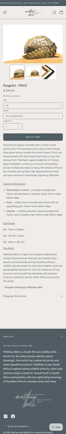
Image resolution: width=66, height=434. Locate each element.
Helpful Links (8, 336)
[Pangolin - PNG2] (17, 72)
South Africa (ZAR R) (17, 426)
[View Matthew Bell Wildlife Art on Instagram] (5, 416)
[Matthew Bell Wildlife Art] (33, 12)
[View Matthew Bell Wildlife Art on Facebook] (13, 416)
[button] (54, 12)
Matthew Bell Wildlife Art (22, 432)
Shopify (49, 432)
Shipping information (14, 296)
